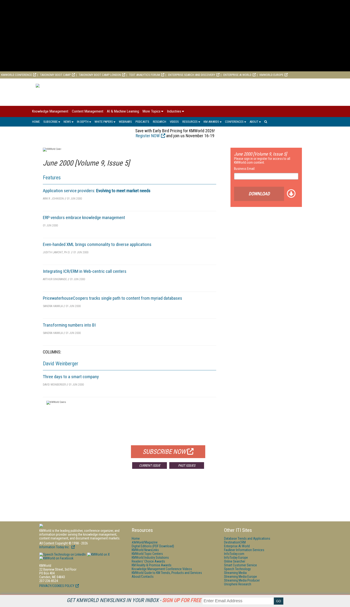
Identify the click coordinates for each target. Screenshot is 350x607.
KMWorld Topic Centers (147, 554)
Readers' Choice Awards (148, 561)
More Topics (151, 111)
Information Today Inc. (54, 547)
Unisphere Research (237, 584)
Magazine (145, 542)
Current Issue (149, 465)
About (254, 121)
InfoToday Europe (236, 557)
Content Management (87, 111)
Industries (174, 111)
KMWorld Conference (16, 75)
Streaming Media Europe (240, 576)
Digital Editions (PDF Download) (153, 546)
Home (36, 121)
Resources (190, 121)
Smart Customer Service (240, 565)
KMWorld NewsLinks (145, 550)
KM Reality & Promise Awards (151, 565)
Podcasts (142, 121)
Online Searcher (234, 561)
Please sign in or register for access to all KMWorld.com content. (262, 160)
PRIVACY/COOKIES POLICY (56, 586)
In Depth (83, 121)
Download (259, 193)
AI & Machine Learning (123, 111)
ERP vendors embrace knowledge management (84, 217)
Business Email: (244, 169)
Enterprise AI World (237, 75)
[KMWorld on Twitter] (98, 554)
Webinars (125, 121)
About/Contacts (143, 576)
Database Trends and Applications (247, 538)
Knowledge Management (50, 111)
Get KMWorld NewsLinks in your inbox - (134, 600)
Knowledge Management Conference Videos (162, 569)
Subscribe (50, 121)
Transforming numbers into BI (69, 325)
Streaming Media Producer (242, 580)
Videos (174, 121)
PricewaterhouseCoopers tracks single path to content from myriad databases (112, 298)
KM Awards (211, 121)
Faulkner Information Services (244, 550)
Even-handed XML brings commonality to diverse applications (97, 244)
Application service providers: (96, 190)
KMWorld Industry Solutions (150, 557)
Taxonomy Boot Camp (55, 75)
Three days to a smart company (71, 376)
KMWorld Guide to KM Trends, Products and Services (167, 573)
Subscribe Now (164, 451)
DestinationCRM (235, 542)
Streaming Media (235, 573)
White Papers (104, 121)
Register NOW (148, 135)
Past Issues (186, 465)
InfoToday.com (234, 554)
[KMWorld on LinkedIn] (62, 554)
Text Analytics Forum (144, 75)
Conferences (234, 121)
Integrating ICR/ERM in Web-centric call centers (84, 271)
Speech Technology (237, 569)
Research (159, 121)
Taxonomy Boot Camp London (100, 75)
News (67, 121)
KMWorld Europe (271, 75)
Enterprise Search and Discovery (191, 75)
